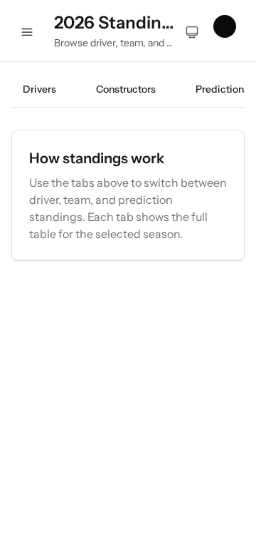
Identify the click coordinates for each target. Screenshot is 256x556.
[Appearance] (192, 30)
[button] (229, 30)
